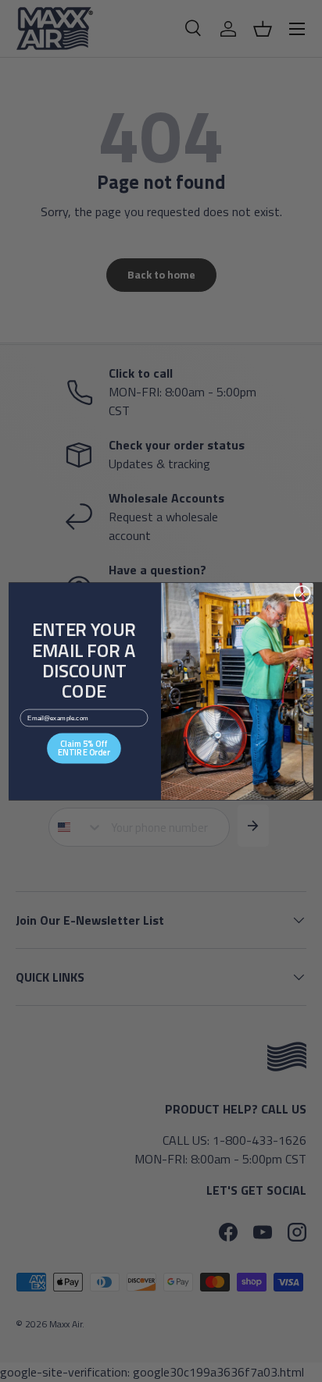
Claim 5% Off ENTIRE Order (83, 748)
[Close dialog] (302, 593)
